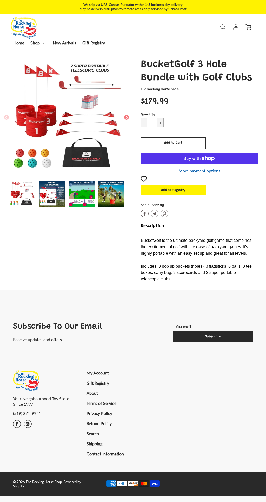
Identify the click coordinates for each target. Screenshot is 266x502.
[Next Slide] (126, 117)
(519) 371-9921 (27, 413)
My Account (98, 372)
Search (93, 433)
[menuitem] (19, 43)
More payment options (199, 170)
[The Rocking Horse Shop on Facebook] (17, 425)
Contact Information (105, 453)
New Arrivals (64, 42)
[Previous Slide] (6, 117)
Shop (35, 42)
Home (18, 42)
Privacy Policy (99, 413)
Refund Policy (99, 423)
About (92, 393)
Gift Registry (93, 42)
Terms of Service (101, 403)
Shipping (94, 443)
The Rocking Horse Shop (160, 89)
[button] (173, 143)
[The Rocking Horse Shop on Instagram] (28, 425)
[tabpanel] (22, 194)
